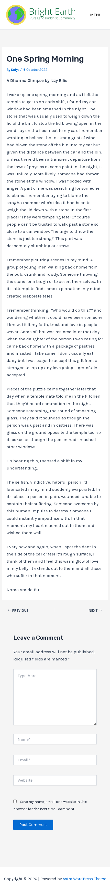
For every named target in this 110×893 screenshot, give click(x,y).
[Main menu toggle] (96, 15)
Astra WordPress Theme (84, 878)
